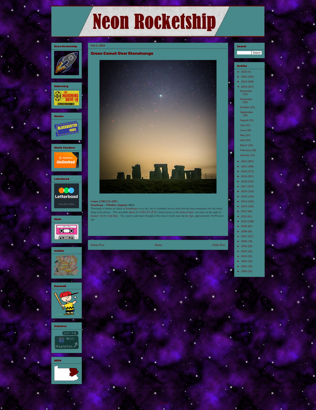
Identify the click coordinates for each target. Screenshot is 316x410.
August (244, 120)
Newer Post (97, 245)
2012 (244, 211)
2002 (244, 261)
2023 (244, 86)
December (246, 90)
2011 (244, 216)
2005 (244, 246)
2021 (244, 166)
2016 (244, 191)
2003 (244, 256)
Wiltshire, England (116, 205)
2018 (244, 181)
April (243, 140)
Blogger (164, 402)
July (242, 125)
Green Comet (186, 212)
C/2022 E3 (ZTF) (148, 212)
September (246, 112)
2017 (244, 186)
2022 (244, 161)
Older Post (218, 245)
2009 (244, 226)
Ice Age (189, 215)
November (246, 99)
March (244, 145)
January (245, 155)
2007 (244, 236)
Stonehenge (97, 205)
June (243, 130)
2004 (244, 251)
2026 (244, 71)
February (245, 150)
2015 (244, 196)
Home (158, 245)
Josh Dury (113, 215)
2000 (244, 271)
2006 (244, 241)
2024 (244, 81)
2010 (244, 221)
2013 (244, 206)
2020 (244, 171)
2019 (244, 176)
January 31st (97, 215)
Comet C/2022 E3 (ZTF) (104, 201)
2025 (244, 76)
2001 (244, 266)
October (245, 107)
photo (132, 212)
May (243, 135)
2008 (244, 231)
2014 (244, 201)
